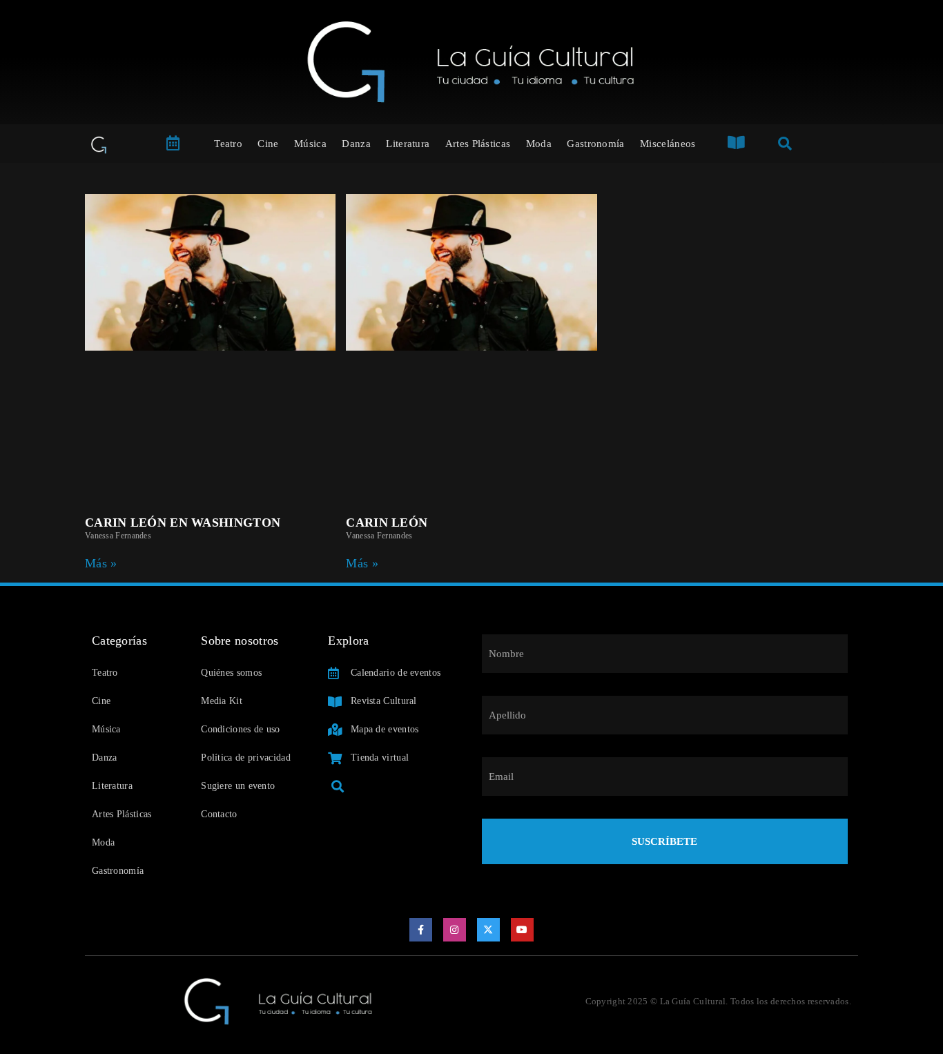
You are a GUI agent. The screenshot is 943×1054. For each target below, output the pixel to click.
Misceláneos (667, 143)
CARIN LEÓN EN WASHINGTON (182, 522)
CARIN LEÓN (386, 522)
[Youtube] (522, 929)
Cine (267, 143)
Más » (101, 563)
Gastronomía (595, 143)
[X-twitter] (488, 929)
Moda (539, 143)
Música (310, 143)
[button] (337, 785)
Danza (356, 143)
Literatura (407, 143)
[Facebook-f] (421, 929)
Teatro (228, 143)
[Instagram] (455, 929)
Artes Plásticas (478, 143)
